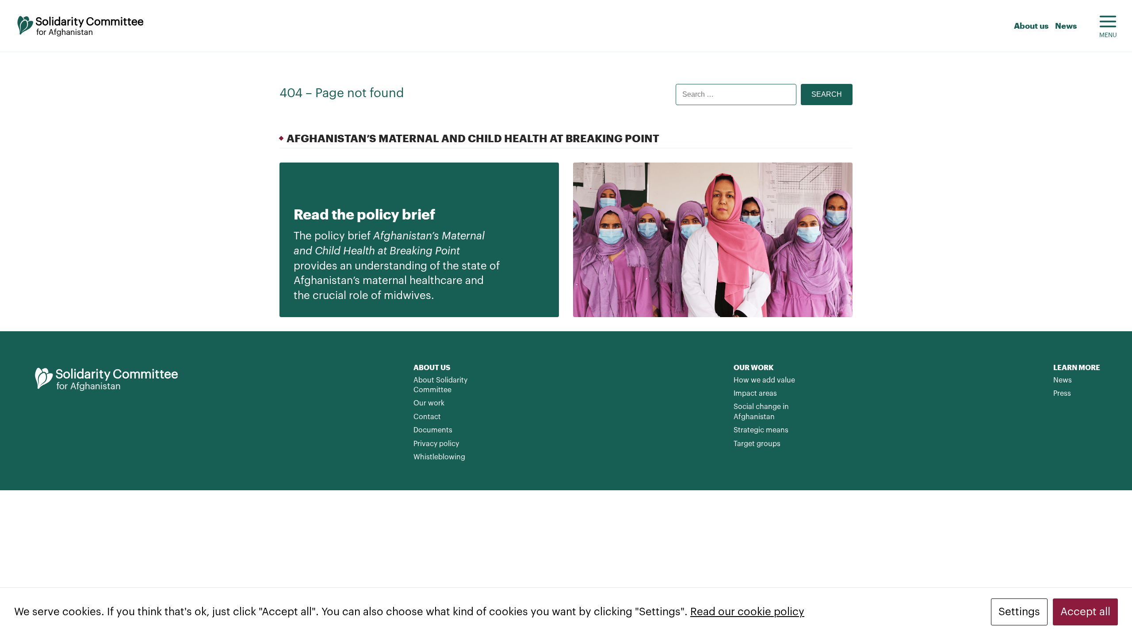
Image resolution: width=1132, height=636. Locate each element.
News (1066, 25)
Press (1062, 393)
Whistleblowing (439, 457)
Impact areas (755, 393)
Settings (1019, 611)
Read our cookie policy (747, 611)
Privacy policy (436, 443)
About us (1031, 25)
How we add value (764, 380)
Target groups (757, 443)
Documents (432, 430)
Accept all (1085, 611)
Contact (427, 416)
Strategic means (761, 430)
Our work (428, 403)
